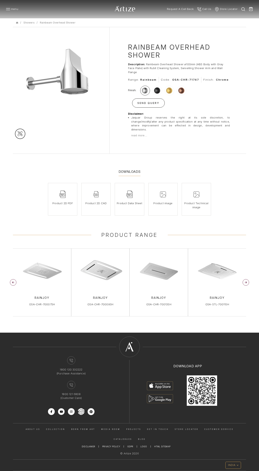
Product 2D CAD (96, 203)
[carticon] (251, 9)
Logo (143, 446)
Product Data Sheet (129, 203)
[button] (246, 282)
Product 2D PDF (62, 203)
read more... (139, 135)
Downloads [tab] (130, 171)
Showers (28, 22)
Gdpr (130, 446)
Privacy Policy (111, 446)
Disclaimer (88, 446)
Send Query (148, 103)
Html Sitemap (162, 446)
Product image (162, 203)
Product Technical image (196, 205)
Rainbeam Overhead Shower (57, 22)
